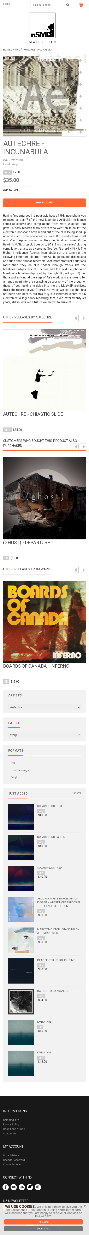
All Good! (43, 1221)
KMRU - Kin (44, 1021)
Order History (11, 1155)
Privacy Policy (11, 1124)
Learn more (43, 1228)
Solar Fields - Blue (50, 806)
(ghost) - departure (26, 543)
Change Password (14, 1159)
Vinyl (16, 49)
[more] (77, 793)
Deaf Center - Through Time (56, 960)
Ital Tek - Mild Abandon (53, 990)
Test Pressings (20, 770)
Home (6, 49)
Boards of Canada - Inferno (36, 666)
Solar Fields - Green (51, 836)
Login (7, 3)
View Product (44, 365)
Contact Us (9, 1133)
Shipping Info (11, 1119)
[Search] (68, 5)
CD (13, 763)
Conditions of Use (14, 1129)
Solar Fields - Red (49, 867)
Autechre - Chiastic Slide (33, 414)
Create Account (12, 1164)
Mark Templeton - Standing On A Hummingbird (58, 931)
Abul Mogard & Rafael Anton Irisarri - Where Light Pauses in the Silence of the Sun (58, 902)
